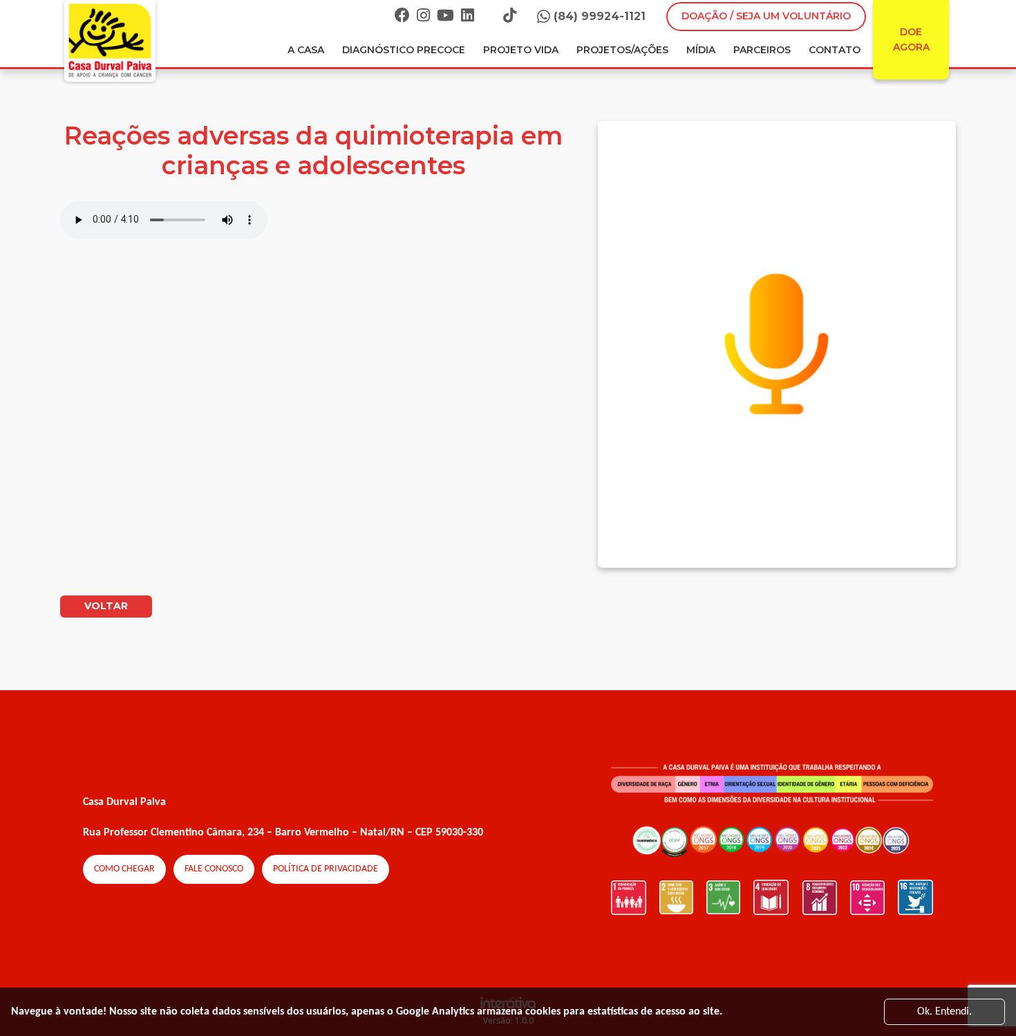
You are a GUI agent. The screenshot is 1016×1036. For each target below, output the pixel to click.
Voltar (106, 606)
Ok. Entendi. (944, 1011)
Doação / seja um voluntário (766, 16)
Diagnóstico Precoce (403, 50)
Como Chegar (124, 869)
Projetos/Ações (622, 50)
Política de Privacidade (325, 869)
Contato (834, 50)
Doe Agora (911, 39)
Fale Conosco (214, 869)
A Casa (306, 50)
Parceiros (762, 50)
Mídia (700, 50)
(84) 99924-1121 (600, 16)
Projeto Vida (520, 50)
